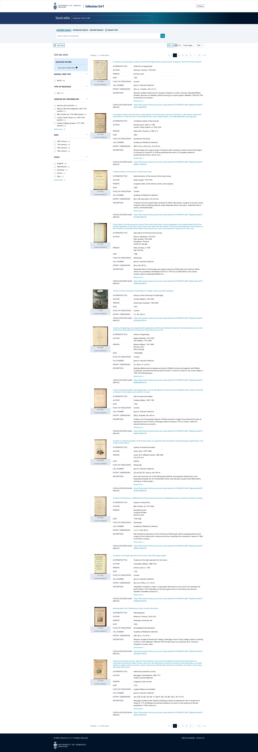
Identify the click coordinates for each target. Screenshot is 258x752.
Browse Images (96, 30)
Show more (138, 101)
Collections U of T (66, 738)
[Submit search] (162, 36)
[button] (71, 74)
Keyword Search (63, 30)
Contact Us (200, 738)
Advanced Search (80, 30)
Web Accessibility (188, 738)
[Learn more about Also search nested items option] (76, 67)
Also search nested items (66, 68)
